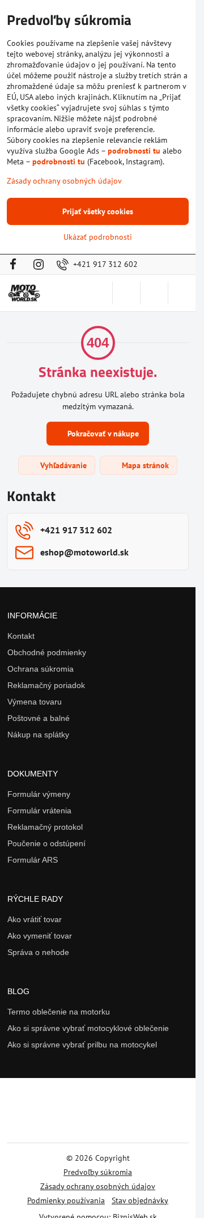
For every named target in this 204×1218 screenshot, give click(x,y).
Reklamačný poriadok (46, 685)
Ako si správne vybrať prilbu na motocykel (82, 1044)
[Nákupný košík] (154, 293)
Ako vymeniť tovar (39, 935)
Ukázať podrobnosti (97, 237)
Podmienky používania (66, 1200)
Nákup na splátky (38, 734)
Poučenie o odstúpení (46, 843)
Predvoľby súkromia (97, 1172)
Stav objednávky (140, 1200)
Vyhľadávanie (62, 465)
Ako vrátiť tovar (34, 919)
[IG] (39, 264)
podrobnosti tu (134, 151)
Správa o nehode (38, 952)
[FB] (16, 264)
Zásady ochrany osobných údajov (97, 1186)
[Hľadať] (126, 293)
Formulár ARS (32, 859)
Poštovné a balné (38, 718)
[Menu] (182, 293)
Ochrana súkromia (40, 668)
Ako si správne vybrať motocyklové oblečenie (88, 1028)
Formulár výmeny (38, 794)
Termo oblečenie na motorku (58, 1011)
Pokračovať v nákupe (102, 433)
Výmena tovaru (34, 701)
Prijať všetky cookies (97, 211)
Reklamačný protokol (45, 826)
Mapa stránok (144, 465)
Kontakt (21, 635)
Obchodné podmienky (46, 652)
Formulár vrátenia (39, 810)
